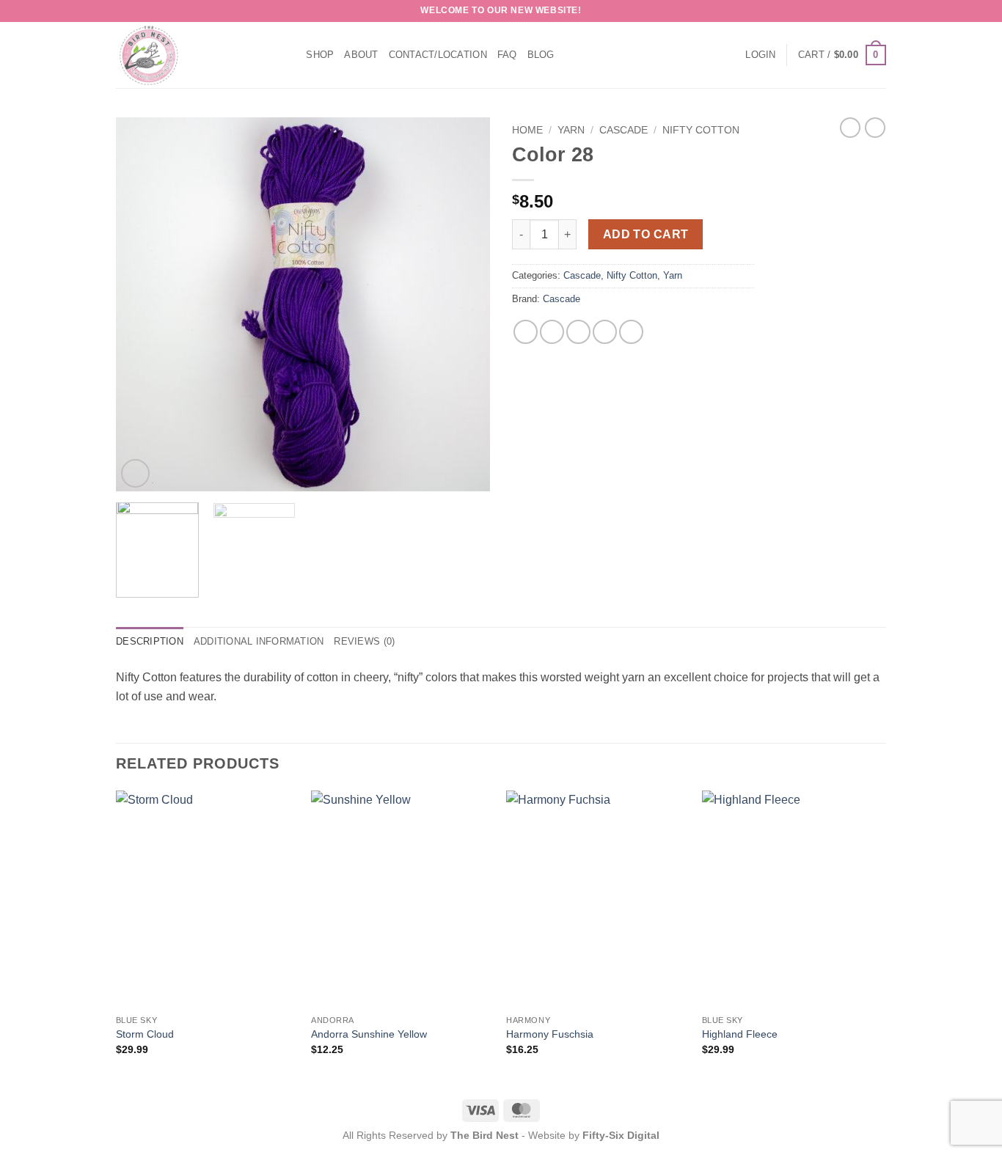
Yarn (571, 130)
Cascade (623, 130)
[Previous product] (875, 127)
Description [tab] (149, 641)
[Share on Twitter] (552, 332)
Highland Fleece (740, 1034)
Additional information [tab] (259, 641)
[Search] (290, 55)
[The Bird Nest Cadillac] (189, 55)
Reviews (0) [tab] (364, 641)
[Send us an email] (878, 11)
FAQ (507, 54)
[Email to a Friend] (578, 332)
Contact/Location (438, 54)
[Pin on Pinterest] (605, 332)
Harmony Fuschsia (549, 1034)
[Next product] (850, 127)
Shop (320, 54)
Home (527, 130)
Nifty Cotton (700, 130)
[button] (760, 55)
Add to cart (646, 234)
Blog (541, 54)
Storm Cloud (145, 1034)
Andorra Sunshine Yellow (369, 1034)
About (361, 54)
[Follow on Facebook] (864, 11)
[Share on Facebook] (525, 332)
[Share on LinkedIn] (631, 332)
